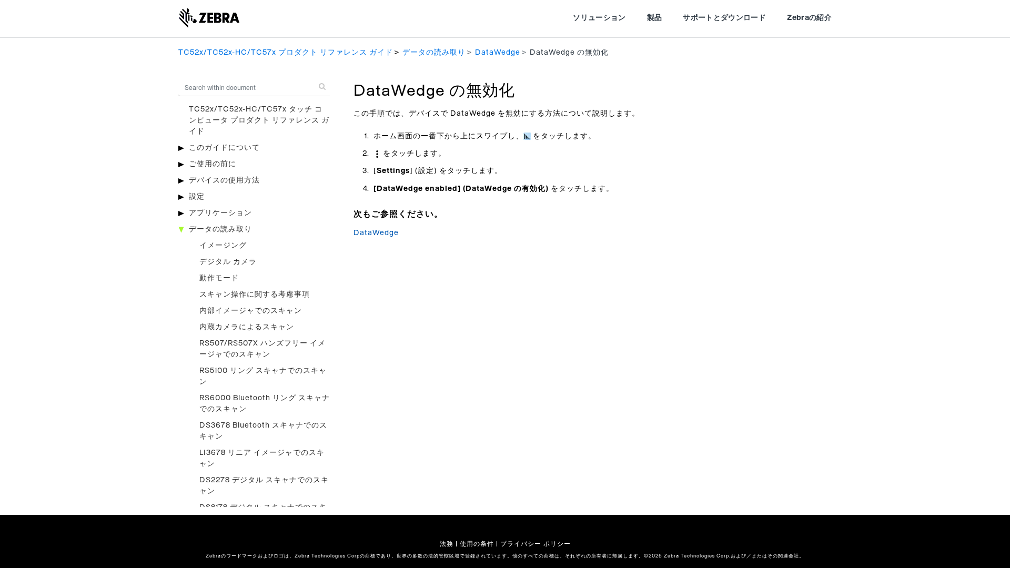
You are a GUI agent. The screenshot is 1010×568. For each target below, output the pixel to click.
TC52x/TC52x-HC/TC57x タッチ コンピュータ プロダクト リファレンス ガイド (259, 120)
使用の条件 (477, 544)
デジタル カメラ (228, 262)
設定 (197, 196)
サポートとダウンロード (724, 18)
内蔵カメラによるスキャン (246, 327)
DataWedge (497, 52)
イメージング (223, 245)
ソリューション (599, 18)
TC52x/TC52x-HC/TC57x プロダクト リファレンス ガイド (285, 52)
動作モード (219, 278)
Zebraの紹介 (809, 18)
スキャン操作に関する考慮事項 (254, 294)
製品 (654, 18)
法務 (446, 544)
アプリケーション (220, 213)
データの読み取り (434, 52)
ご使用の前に (212, 164)
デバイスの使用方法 (224, 180)
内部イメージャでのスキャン (250, 311)
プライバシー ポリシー (535, 544)
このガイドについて (224, 147)
